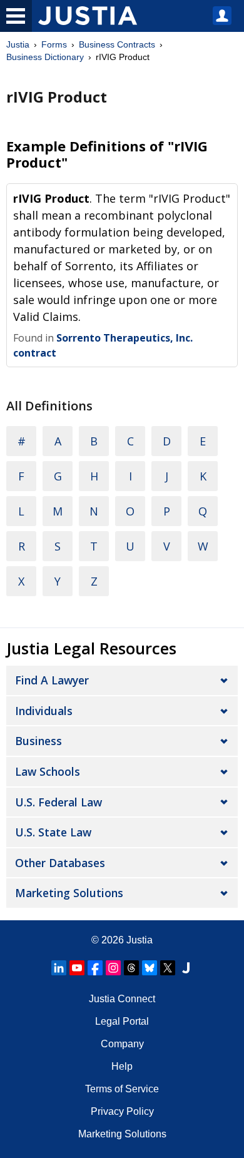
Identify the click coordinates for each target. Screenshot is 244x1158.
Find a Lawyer (52, 680)
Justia (17, 44)
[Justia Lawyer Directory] (185, 967)
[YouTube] (76, 967)
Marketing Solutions (69, 892)
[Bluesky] (149, 967)
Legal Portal (122, 1021)
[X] (167, 967)
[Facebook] (95, 967)
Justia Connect (122, 998)
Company (122, 1044)
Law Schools (47, 771)
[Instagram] (113, 967)
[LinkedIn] (58, 967)
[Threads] (131, 967)
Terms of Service (122, 1089)
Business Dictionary (45, 57)
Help (122, 1066)
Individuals (44, 710)
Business (38, 740)
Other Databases (60, 862)
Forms (54, 44)
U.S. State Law (53, 832)
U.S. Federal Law (58, 802)
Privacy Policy (122, 1111)
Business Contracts (117, 44)
